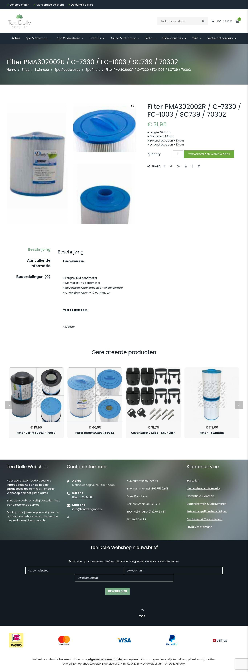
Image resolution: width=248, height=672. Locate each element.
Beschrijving (39, 249)
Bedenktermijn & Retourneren (206, 504)
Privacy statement (199, 527)
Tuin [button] (195, 38)
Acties (15, 38)
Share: (156, 166)
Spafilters (93, 69)
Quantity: (154, 154)
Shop (25, 69)
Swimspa (42, 69)
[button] (132, 106)
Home (11, 69)
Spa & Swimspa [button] (36, 38)
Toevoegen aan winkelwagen (209, 154)
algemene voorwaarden (105, 659)
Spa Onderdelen (68, 38)
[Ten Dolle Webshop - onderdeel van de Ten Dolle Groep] (19, 21)
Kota (149, 38)
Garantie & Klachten (200, 496)
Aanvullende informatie (38, 263)
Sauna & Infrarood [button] (123, 38)
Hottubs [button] (95, 38)
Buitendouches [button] (172, 38)
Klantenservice (203, 467)
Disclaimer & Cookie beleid (204, 519)
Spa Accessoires (67, 69)
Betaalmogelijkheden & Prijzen (207, 511)
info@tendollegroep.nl (87, 509)
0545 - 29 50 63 (82, 497)
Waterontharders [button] (220, 38)
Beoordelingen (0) (33, 276)
